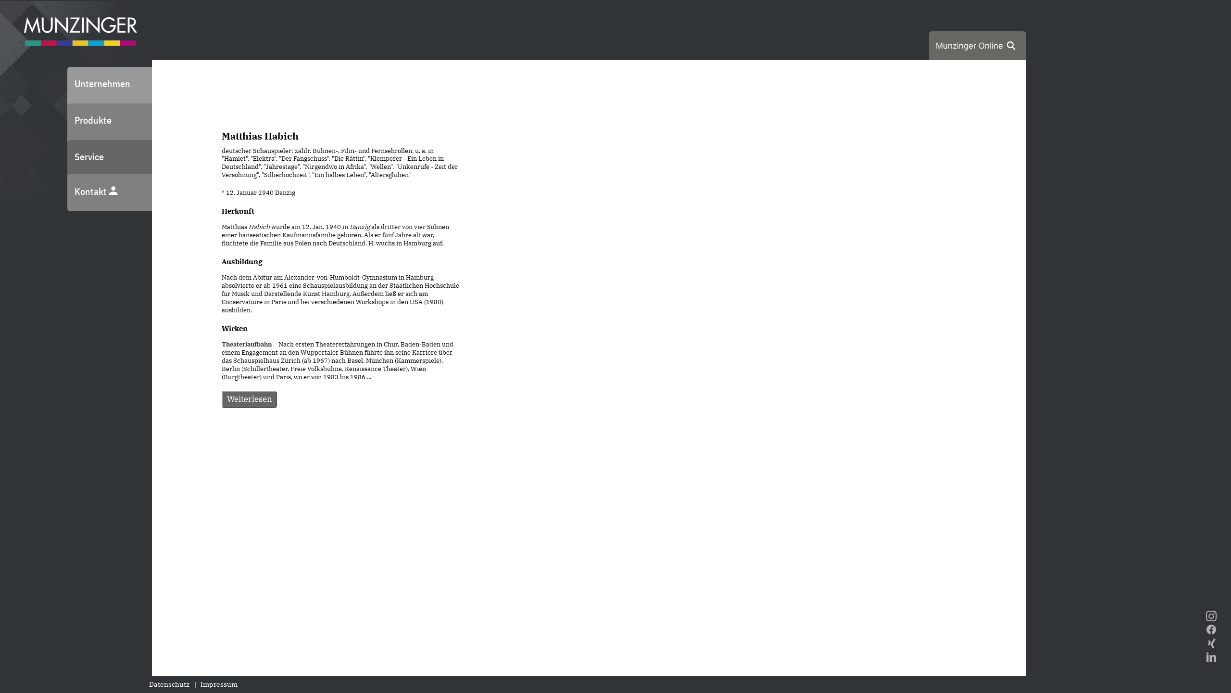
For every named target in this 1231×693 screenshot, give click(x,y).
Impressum (219, 684)
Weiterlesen (249, 399)
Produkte (93, 120)
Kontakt (92, 191)
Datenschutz (169, 684)
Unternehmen (102, 83)
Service (89, 156)
